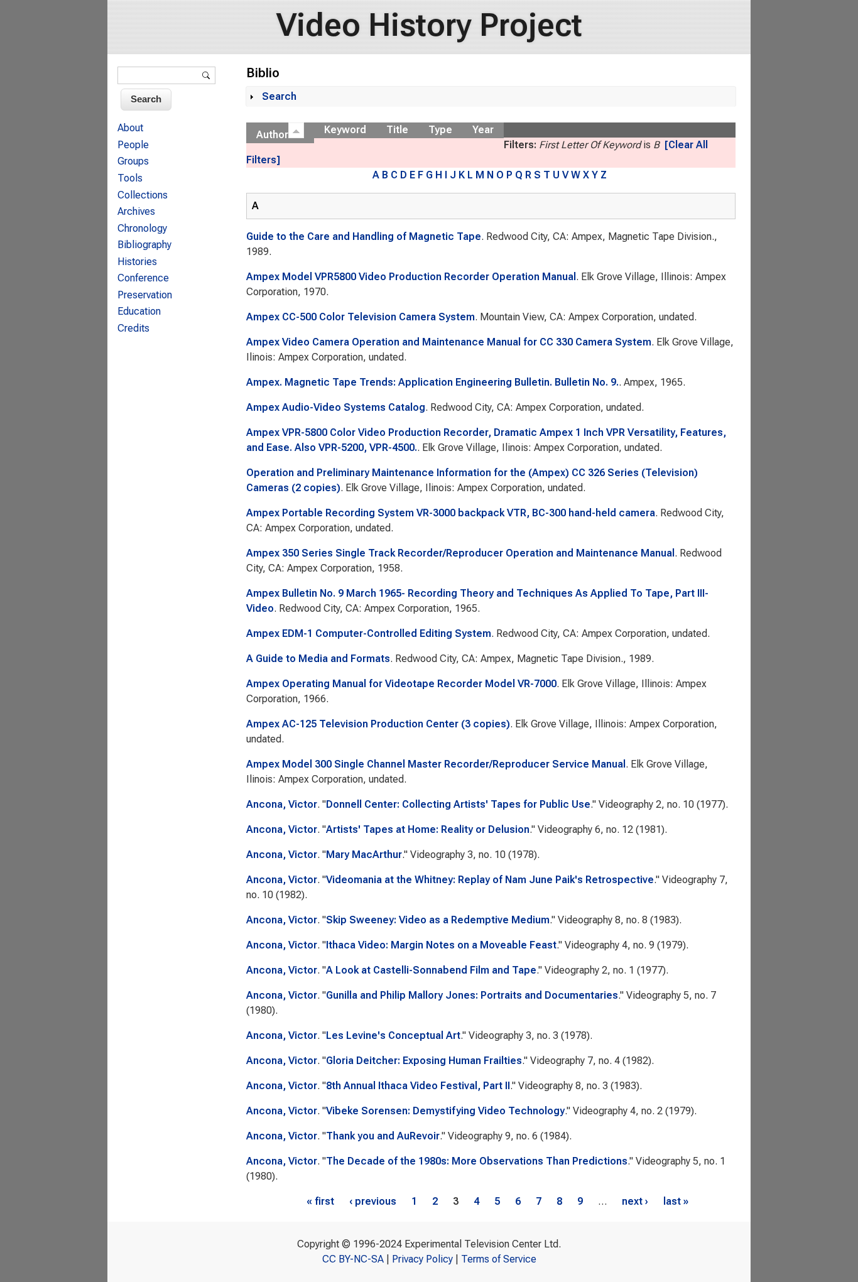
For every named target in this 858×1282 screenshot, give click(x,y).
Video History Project (429, 25)
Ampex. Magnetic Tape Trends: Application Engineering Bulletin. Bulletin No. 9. (432, 382)
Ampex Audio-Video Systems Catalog (335, 407)
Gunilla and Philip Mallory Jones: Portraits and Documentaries (472, 995)
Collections (142, 195)
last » (675, 1201)
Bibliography (144, 245)
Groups (133, 161)
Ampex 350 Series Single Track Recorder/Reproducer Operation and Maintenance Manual (460, 553)
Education (139, 311)
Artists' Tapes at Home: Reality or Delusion (427, 829)
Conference (143, 278)
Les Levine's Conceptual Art (393, 1035)
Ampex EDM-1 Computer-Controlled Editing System (368, 633)
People (133, 145)
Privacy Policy (422, 1259)
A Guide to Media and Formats (318, 659)
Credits (133, 328)
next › (635, 1201)
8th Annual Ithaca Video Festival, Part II (418, 1086)
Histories (137, 262)
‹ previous (372, 1201)
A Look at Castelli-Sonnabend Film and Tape (431, 970)
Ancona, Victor (281, 804)
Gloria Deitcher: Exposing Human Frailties (424, 1061)
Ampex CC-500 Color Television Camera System (360, 317)
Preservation (144, 295)
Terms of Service (498, 1259)
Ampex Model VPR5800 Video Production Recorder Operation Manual (411, 277)
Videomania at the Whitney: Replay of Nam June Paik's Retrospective (490, 880)
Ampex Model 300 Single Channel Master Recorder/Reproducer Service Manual (436, 764)
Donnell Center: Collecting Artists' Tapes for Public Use (458, 804)
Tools (130, 178)
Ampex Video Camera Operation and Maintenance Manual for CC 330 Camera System (448, 342)
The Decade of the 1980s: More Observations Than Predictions (476, 1161)
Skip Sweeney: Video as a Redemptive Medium (438, 920)
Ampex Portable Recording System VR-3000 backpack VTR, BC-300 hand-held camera (450, 513)
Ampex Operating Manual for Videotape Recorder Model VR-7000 (401, 684)
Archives (136, 211)
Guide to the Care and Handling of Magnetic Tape (363, 236)
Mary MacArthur (364, 855)
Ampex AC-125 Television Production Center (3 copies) (378, 724)
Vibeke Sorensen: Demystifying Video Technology (445, 1111)
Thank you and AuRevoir (383, 1136)
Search (279, 96)
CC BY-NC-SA (353, 1259)
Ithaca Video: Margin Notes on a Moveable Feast (441, 945)
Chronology (142, 228)
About (130, 128)
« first (320, 1201)
